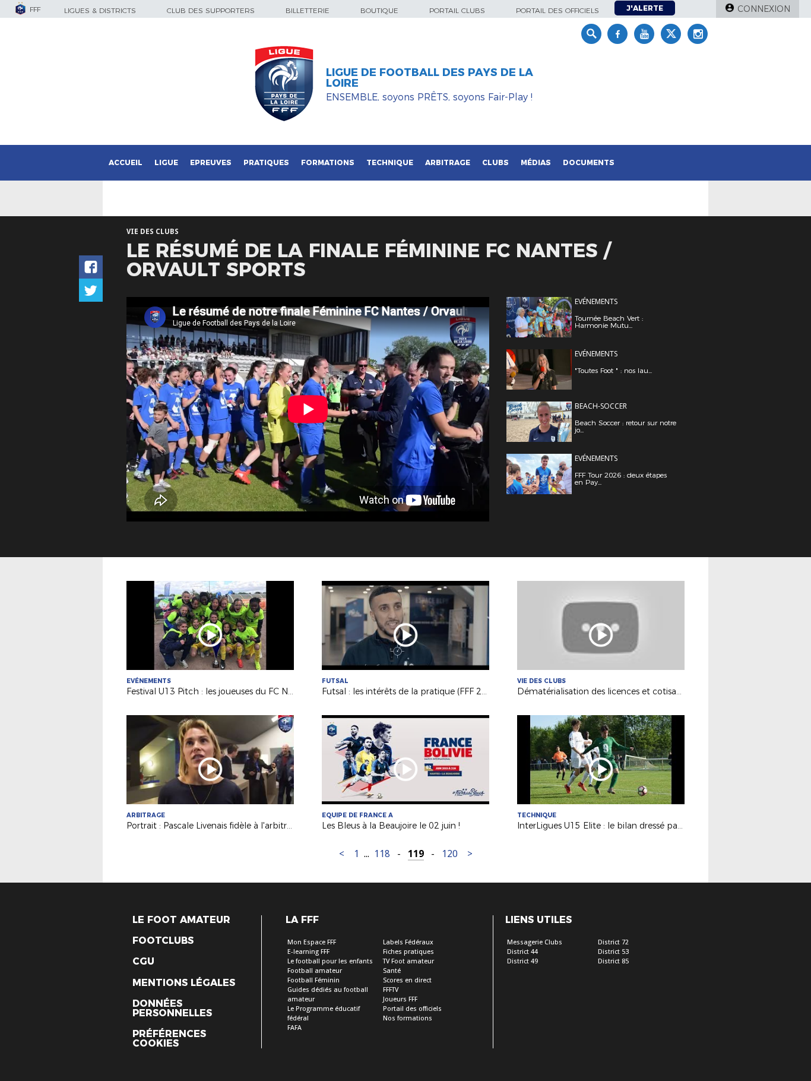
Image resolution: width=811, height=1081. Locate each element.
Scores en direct (407, 980)
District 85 (613, 961)
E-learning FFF (308, 952)
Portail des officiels (557, 10)
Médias (536, 162)
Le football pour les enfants (330, 961)
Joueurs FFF (400, 999)
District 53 (613, 952)
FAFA (294, 1028)
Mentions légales (183, 983)
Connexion (763, 9)
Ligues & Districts (100, 10)
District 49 (522, 961)
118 (382, 853)
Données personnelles (172, 1008)
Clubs (495, 162)
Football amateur (314, 971)
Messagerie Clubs (534, 942)
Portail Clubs (457, 10)
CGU (143, 961)
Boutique (379, 10)
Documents (588, 162)
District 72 (613, 942)
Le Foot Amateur (181, 920)
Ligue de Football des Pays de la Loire (429, 78)
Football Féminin (313, 980)
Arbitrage (447, 162)
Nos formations (407, 1018)
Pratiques (266, 162)
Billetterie (308, 10)
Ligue (166, 162)
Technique (389, 162)
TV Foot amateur (408, 961)
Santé (392, 971)
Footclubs (163, 941)
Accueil (125, 162)
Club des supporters (211, 10)
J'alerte (644, 8)
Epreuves (211, 162)
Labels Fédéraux (408, 942)
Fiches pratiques (408, 952)
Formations (327, 162)
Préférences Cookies (169, 1038)
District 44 (522, 952)
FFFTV (390, 990)
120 (450, 853)
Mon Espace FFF (311, 942)
